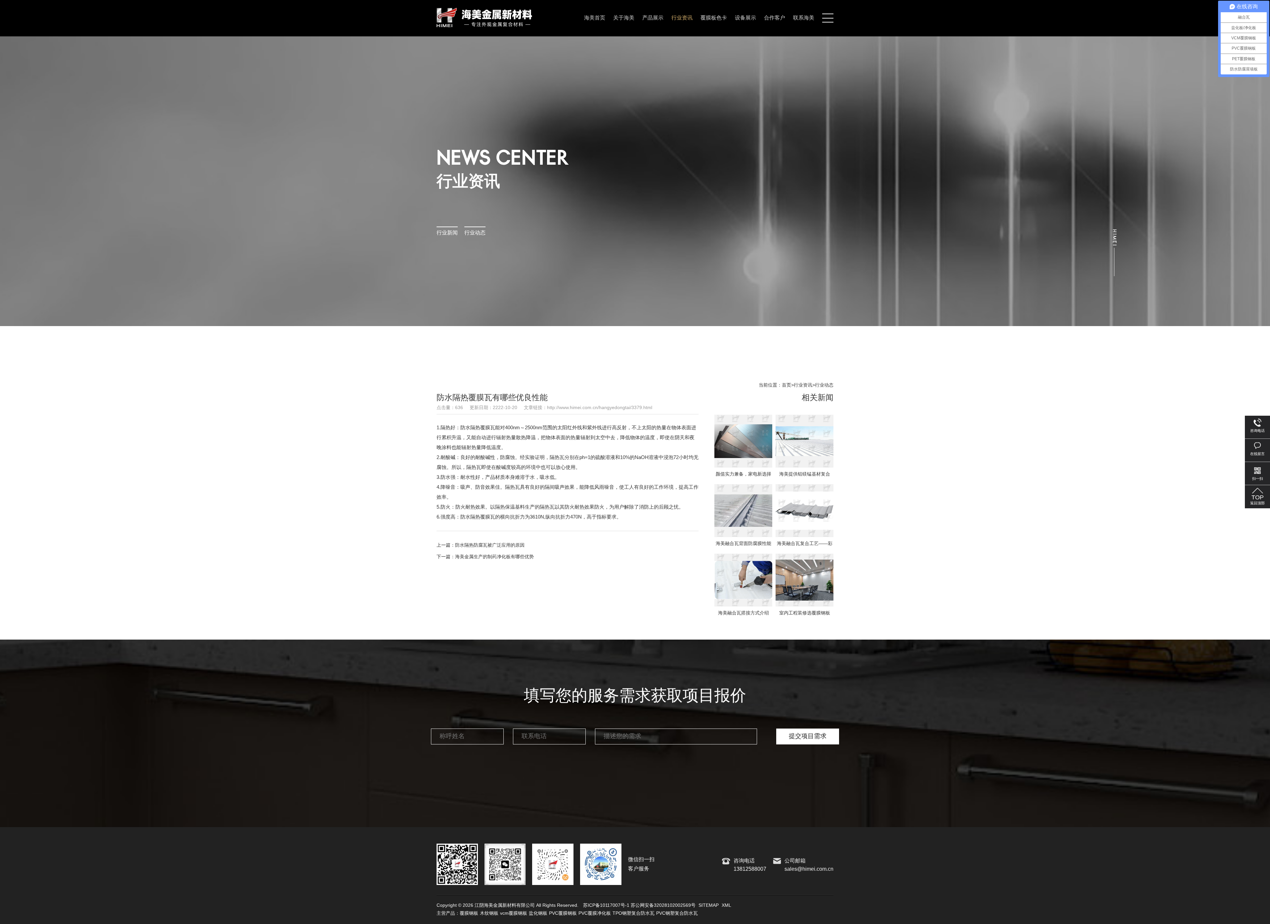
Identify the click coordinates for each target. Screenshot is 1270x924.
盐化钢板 (538, 913)
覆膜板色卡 (713, 18)
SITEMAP (708, 905)
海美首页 (594, 18)
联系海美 (803, 18)
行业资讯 (682, 18)
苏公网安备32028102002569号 (663, 905)
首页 (786, 385)
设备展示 (745, 18)
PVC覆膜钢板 (563, 913)
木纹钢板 (489, 913)
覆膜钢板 (469, 913)
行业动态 (475, 233)
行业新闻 (447, 233)
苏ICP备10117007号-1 (606, 905)
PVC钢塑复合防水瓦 (677, 913)
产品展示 (652, 18)
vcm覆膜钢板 (513, 913)
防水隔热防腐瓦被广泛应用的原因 (490, 545)
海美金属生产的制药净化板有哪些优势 (494, 557)
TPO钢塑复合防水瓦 (634, 913)
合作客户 (774, 18)
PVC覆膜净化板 (594, 913)
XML (726, 905)
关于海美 (623, 18)
